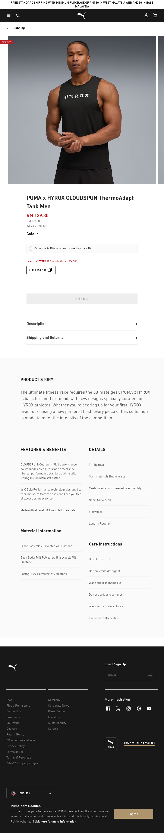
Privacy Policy (15, 746)
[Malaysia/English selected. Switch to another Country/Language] (30, 793)
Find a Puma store (18, 705)
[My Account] (146, 15)
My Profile (12, 723)
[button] (9, 15)
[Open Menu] (9, 15)
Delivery (11, 728)
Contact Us (13, 711)
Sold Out (81, 299)
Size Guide (13, 717)
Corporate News (58, 705)
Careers (53, 728)
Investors (54, 717)
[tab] (31, 189)
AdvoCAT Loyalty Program (23, 763)
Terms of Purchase (18, 757)
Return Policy (15, 734)
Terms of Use (14, 751)
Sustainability (57, 723)
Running (19, 28)
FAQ (9, 699)
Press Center (56, 711)
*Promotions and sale (20, 740)
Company (54, 699)
